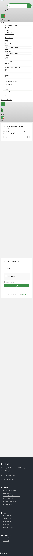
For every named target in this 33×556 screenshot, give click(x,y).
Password (7, 268)
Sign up (24, 294)
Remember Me (9, 282)
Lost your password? (16, 289)
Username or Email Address (12, 261)
